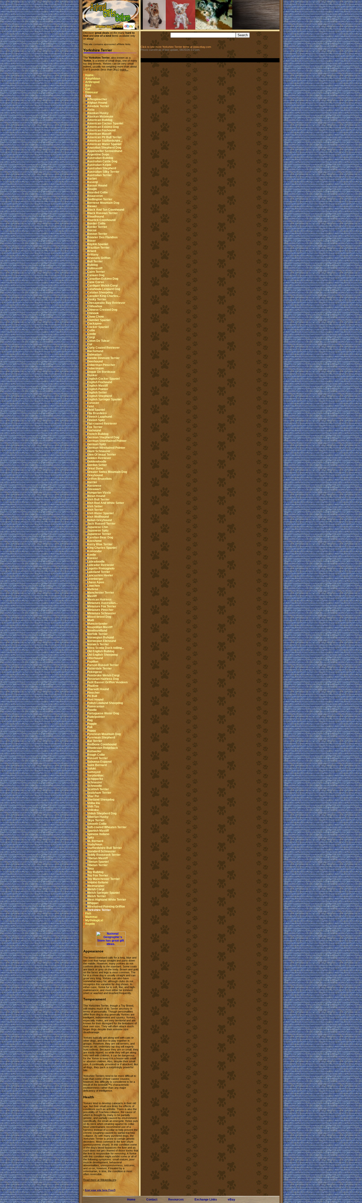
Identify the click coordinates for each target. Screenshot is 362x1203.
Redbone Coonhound (101, 744)
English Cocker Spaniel (103, 378)
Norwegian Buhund (100, 637)
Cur (89, 344)
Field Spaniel (96, 410)
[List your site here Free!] (100, 1190)
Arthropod (92, 82)
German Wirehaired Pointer (106, 447)
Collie (91, 330)
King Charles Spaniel (101, 548)
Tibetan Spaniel (98, 861)
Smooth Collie (97, 823)
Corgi (91, 337)
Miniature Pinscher (100, 610)
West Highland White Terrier (106, 899)
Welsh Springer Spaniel (103, 892)
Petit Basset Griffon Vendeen (107, 682)
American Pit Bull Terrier (104, 137)
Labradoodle (96, 561)
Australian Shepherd (101, 168)
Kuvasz (92, 558)
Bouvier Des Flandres (102, 237)
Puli (89, 727)
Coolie (91, 334)
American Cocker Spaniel (105, 123)
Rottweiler (94, 751)
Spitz (90, 837)
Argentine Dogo (98, 154)
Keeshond (94, 541)
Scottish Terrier (98, 789)
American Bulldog (99, 120)
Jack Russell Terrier (101, 523)
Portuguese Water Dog (103, 713)
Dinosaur (91, 92)
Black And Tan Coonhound (105, 209)
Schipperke (95, 779)
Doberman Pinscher (101, 365)
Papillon (92, 661)
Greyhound (95, 475)
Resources (176, 1199)
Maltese (92, 589)
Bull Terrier (95, 261)
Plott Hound (95, 699)
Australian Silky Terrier (103, 171)
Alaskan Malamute (100, 116)
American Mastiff (99, 134)
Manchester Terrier (100, 592)
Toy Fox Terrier (97, 875)
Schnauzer (94, 782)
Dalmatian (94, 354)
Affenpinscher (97, 99)
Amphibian (92, 78)
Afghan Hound (97, 102)
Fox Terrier (94, 427)
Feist (90, 406)
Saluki (91, 768)
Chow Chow (95, 316)
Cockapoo (94, 323)
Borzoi (91, 230)
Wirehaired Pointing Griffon (106, 906)
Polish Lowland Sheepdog (105, 703)
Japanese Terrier (99, 534)
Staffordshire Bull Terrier (104, 848)
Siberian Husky (98, 817)
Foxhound (94, 430)
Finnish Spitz (96, 420)
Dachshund (95, 351)
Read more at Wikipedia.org (99, 1179)
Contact (151, 1199)
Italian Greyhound (99, 520)
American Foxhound (101, 130)
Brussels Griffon (98, 258)
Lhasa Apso (95, 582)
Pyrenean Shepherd (101, 737)
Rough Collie (96, 754)
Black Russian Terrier (102, 213)
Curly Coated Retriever (103, 347)
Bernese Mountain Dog (103, 203)
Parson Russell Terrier (103, 665)
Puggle (92, 723)
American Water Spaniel (104, 144)
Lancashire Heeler (100, 575)
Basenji (92, 182)
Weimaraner (95, 886)
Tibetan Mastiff (97, 858)
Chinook (93, 313)
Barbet (92, 178)
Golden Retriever (99, 458)
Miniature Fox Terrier (101, 606)
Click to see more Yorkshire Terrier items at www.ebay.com (176, 46)
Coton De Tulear (98, 341)
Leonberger (95, 579)
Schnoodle (94, 786)
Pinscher (93, 692)
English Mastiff (97, 385)
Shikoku (93, 810)
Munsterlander (97, 623)
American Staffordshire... (104, 140)
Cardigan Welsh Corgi (102, 285)
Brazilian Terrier (98, 247)
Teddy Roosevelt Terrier (104, 855)
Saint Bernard (97, 765)
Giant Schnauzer (98, 451)
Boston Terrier (97, 234)
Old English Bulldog (100, 651)
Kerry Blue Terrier (100, 544)
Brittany (93, 254)
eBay (231, 1199)
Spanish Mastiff (98, 830)
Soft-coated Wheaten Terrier (107, 827)
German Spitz (96, 444)
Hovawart (94, 489)
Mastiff (92, 596)
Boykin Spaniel (97, 244)
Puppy (91, 730)
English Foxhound (99, 382)
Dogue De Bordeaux (101, 372)
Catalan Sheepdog (100, 292)
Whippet (93, 903)
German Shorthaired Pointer (107, 441)
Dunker (92, 375)
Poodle (92, 710)
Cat (87, 89)
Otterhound (95, 658)
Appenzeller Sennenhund (104, 151)
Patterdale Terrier (99, 668)
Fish (88, 913)
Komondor (94, 551)
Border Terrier (97, 227)
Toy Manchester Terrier (103, 879)
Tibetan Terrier (97, 865)
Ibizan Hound (96, 496)
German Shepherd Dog (103, 437)
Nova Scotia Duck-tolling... (105, 648)
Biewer (92, 206)
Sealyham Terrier (99, 792)
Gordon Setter (97, 465)
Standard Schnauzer (101, 851)
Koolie (91, 554)
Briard (91, 251)
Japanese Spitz (98, 530)
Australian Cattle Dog (102, 161)
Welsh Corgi (95, 889)
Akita (91, 109)
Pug (90, 720)
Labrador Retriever (100, 565)
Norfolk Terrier (97, 634)
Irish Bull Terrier (98, 499)
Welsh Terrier (96, 896)
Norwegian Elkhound (101, 641)
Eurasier (93, 403)
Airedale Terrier (98, 106)
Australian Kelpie (99, 165)
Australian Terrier (99, 175)
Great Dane (95, 468)
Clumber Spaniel (98, 320)
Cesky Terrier (96, 299)
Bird (88, 85)
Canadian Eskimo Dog (102, 278)
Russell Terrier (97, 758)
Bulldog (92, 265)
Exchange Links (206, 1199)
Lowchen (93, 585)
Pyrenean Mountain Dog (104, 734)
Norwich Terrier (98, 644)
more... (124, 69)
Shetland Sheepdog (100, 799)
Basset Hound (97, 185)
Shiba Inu (93, 803)
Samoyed (93, 772)
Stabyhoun (94, 844)
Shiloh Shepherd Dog (101, 813)
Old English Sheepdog (102, 654)
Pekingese (94, 672)
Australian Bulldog (100, 158)
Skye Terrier (95, 820)
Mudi (90, 620)
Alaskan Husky (98, 113)
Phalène (93, 685)
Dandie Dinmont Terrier (103, 358)
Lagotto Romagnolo (101, 568)
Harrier (92, 482)
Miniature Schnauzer (101, 613)
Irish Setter (95, 506)
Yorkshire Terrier (99, 910)
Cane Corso (95, 282)
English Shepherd (99, 396)
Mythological (94, 920)
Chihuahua (94, 306)
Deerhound (95, 361)
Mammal (91, 917)
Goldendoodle (96, 461)
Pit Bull (92, 696)
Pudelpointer (96, 717)
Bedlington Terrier (99, 199)
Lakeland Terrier (98, 572)
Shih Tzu (93, 806)
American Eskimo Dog (103, 127)
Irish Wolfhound (98, 516)
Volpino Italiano (97, 882)
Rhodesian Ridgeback (102, 748)
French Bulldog (97, 434)
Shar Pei (93, 796)
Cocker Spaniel (98, 327)
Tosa (90, 868)
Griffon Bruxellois (99, 479)
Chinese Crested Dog (102, 309)
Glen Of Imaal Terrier (101, 454)
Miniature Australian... (102, 603)
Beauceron (95, 196)
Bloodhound (95, 216)
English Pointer (97, 389)
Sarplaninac (95, 775)
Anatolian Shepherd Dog (104, 147)
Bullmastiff (94, 268)
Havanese (94, 485)
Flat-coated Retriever (102, 423)
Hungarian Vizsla (99, 492)
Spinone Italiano (98, 834)
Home (89, 75)
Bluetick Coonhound (101, 220)
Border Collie (96, 223)
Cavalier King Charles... (103, 296)
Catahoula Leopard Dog (103, 289)
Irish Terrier (95, 510)
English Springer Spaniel (104, 399)
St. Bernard (95, 841)
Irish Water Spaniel (100, 513)
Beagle (92, 189)
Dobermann (95, 368)
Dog (88, 96)
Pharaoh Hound (98, 689)
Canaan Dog (95, 275)
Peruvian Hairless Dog (103, 679)
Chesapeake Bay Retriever (106, 303)
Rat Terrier (94, 741)
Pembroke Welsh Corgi (103, 675)
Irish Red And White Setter (105, 503)
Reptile (90, 924)
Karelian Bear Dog (100, 537)
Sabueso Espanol (99, 761)
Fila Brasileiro (97, 413)
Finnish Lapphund (99, 416)
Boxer (91, 240)
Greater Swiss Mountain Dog (107, 472)
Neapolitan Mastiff (100, 627)
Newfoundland (97, 630)
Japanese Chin (97, 527)
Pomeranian (95, 706)
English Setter (97, 392)
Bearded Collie (97, 192)
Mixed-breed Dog (99, 617)
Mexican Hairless (99, 599)
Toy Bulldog (95, 872)
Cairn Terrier (96, 272)
